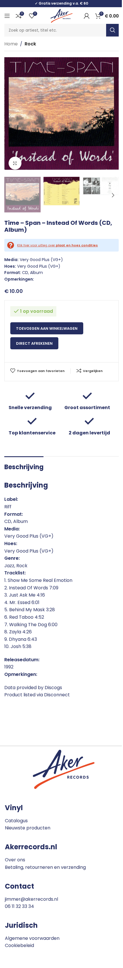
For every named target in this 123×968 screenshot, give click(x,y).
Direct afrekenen (34, 343)
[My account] (86, 16)
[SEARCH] (112, 30)
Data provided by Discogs (33, 687)
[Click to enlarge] (15, 163)
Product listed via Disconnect (37, 694)
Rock (30, 44)
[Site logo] (61, 15)
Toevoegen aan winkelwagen (47, 328)
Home (11, 44)
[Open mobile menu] (7, 16)
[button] (10, 115)
